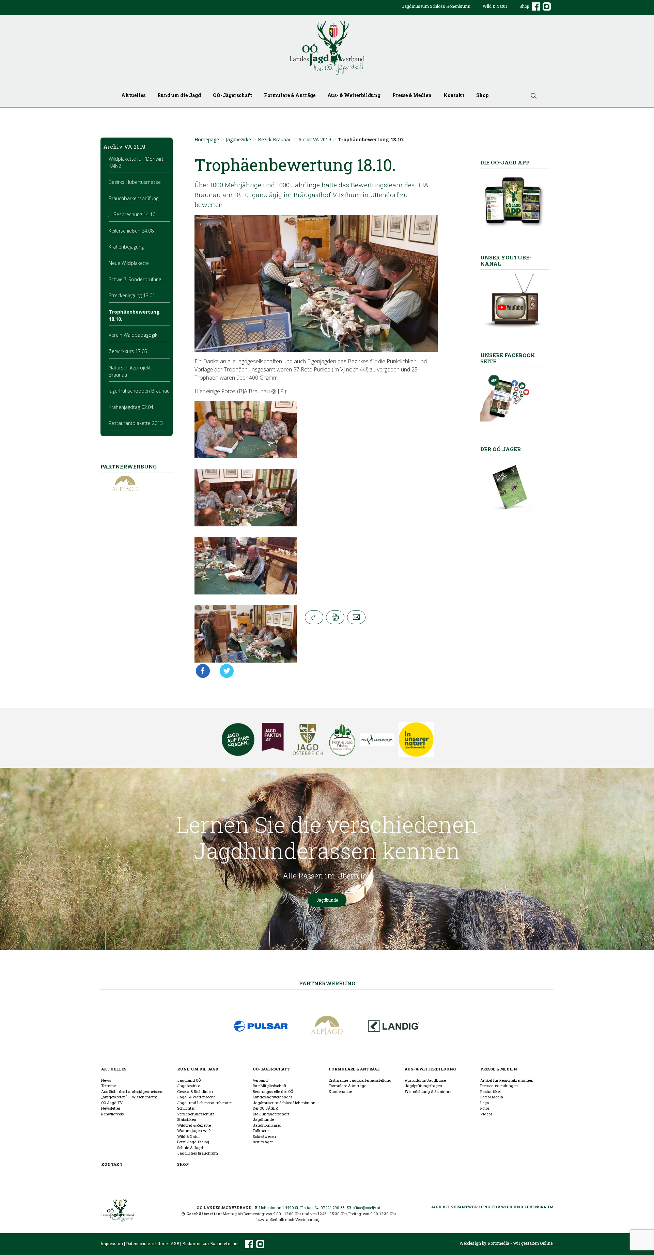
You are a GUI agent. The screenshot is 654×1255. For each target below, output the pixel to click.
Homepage (206, 139)
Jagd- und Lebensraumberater (204, 1102)
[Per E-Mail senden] (356, 617)
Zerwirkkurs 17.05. (128, 351)
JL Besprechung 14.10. (132, 214)
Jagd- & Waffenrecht (196, 1096)
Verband (260, 1080)
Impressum (111, 1243)
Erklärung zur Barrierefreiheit (211, 1243)
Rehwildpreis (112, 1113)
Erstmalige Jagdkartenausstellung (360, 1080)
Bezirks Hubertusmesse (135, 182)
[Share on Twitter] (225, 671)
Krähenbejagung (126, 246)
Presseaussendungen (499, 1085)
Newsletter (110, 1108)
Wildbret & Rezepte (194, 1125)
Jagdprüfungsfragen (423, 1085)
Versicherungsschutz (196, 1113)
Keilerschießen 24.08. (132, 230)
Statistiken (186, 1119)
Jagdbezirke (238, 139)
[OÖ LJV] (117, 1209)
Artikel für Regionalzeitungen (506, 1080)
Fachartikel (490, 1091)
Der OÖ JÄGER (265, 1108)
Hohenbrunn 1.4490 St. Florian (285, 1207)
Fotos (484, 1108)
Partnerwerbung (327, 983)
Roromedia (498, 1243)
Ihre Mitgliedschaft (269, 1085)
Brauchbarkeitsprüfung (133, 198)
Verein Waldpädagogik (133, 335)
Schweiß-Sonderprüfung (135, 279)
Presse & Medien (412, 95)
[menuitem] (436, 11)
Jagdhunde (327, 900)
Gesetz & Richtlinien (195, 1091)
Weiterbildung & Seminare (428, 1091)
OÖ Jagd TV (112, 1102)
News (106, 1080)
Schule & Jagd (190, 1147)
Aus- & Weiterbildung (353, 95)
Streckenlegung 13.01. (132, 295)
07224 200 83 (332, 1207)
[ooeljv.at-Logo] (327, 48)
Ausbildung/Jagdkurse (425, 1080)
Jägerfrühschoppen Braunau (139, 390)
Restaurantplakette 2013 (136, 423)
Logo (484, 1102)
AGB (175, 1243)
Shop (524, 6)
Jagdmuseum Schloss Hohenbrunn (436, 6)
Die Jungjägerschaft (271, 1113)
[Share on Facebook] (204, 671)
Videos (486, 1113)
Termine (108, 1085)
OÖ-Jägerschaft (232, 95)
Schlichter (186, 1108)
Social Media (491, 1096)
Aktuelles (133, 95)
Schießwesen (264, 1136)
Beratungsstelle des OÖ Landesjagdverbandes (273, 1094)
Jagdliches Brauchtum (197, 1153)
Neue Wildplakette (129, 263)
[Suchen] (531, 95)
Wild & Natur (495, 6)
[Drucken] (335, 617)
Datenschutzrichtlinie (147, 1243)
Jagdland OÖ (189, 1080)
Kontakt (453, 95)
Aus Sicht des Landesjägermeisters (132, 1091)
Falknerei (261, 1130)
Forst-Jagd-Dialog (193, 1141)
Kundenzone (340, 1091)
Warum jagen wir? (194, 1130)
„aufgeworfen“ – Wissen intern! (129, 1096)
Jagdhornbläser (267, 1125)
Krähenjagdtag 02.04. (131, 407)
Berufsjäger (263, 1141)
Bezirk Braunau (275, 139)
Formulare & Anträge (289, 95)
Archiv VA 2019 (314, 139)
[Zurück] (314, 617)
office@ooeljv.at (366, 1207)
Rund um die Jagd (179, 95)
